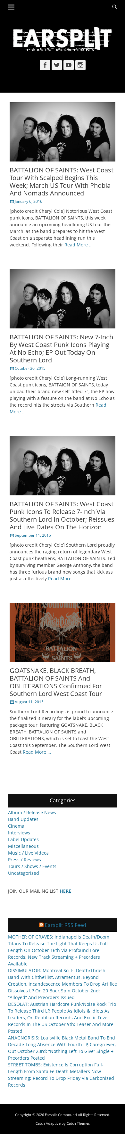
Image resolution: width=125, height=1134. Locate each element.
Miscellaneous (23, 846)
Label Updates (23, 839)
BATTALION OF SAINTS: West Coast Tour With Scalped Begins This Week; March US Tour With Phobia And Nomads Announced (61, 181)
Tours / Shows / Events (32, 866)
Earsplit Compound (61, 1114)
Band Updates (23, 819)
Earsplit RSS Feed (65, 925)
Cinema (16, 826)
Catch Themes (78, 1123)
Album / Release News (32, 812)
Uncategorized (23, 873)
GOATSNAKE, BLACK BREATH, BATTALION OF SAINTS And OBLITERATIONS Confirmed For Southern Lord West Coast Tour (56, 682)
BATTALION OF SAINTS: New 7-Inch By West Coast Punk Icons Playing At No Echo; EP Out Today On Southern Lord (61, 348)
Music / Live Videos (28, 853)
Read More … (78, 245)
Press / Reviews (24, 860)
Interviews (19, 833)
